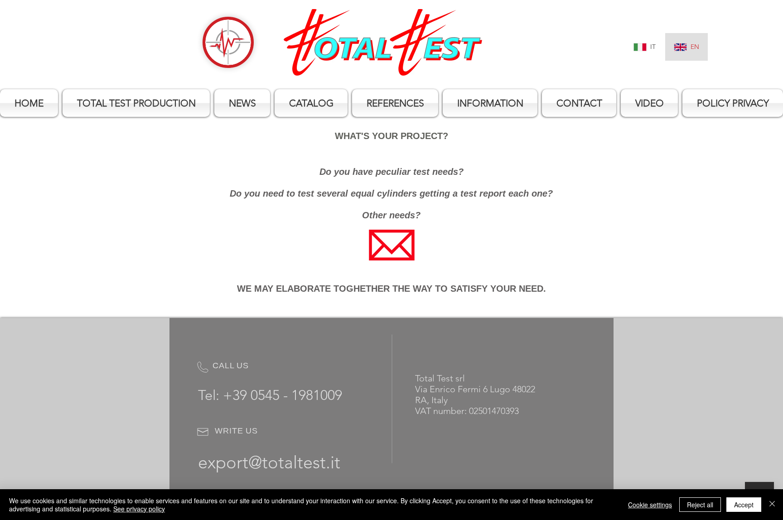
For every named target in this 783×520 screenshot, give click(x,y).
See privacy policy (139, 508)
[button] (136, 103)
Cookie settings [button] (650, 504)
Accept (744, 504)
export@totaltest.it (269, 462)
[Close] (772, 504)
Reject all (700, 504)
